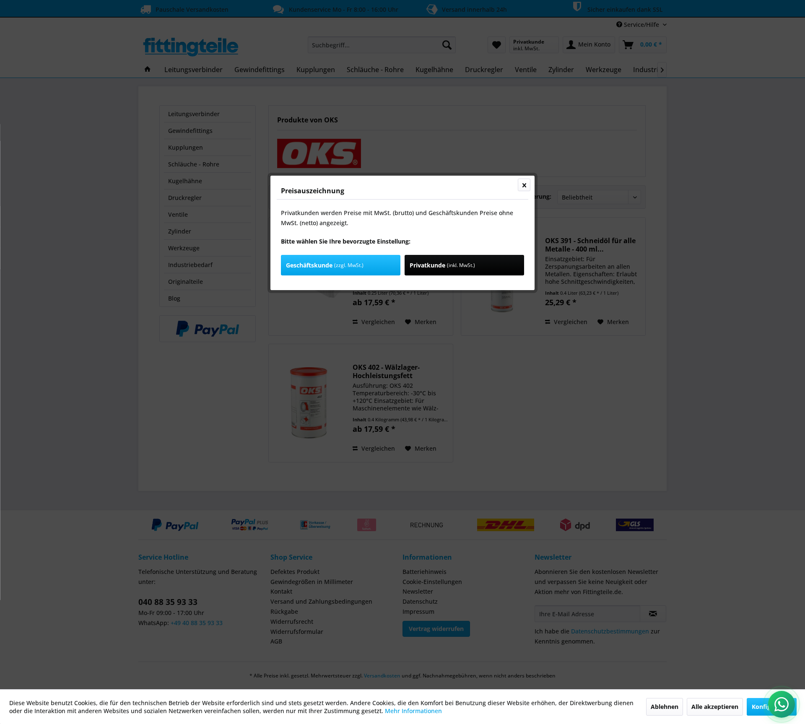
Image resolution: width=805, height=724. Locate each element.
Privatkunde (442, 265)
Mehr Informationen (413, 711)
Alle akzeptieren (714, 707)
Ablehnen (664, 707)
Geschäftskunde (325, 265)
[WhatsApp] (781, 704)
